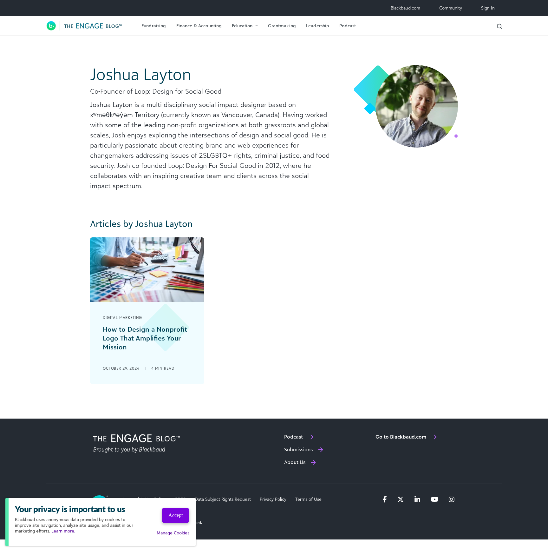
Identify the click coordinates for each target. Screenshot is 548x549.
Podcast (347, 25)
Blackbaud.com (405, 7)
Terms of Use (308, 499)
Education (242, 25)
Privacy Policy (273, 499)
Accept (175, 515)
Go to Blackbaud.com (400, 436)
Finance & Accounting (199, 25)
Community (450, 7)
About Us (294, 462)
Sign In (488, 7)
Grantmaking (282, 25)
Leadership (317, 25)
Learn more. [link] (63, 530)
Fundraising (153, 25)
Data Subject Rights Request (223, 499)
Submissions (298, 449)
